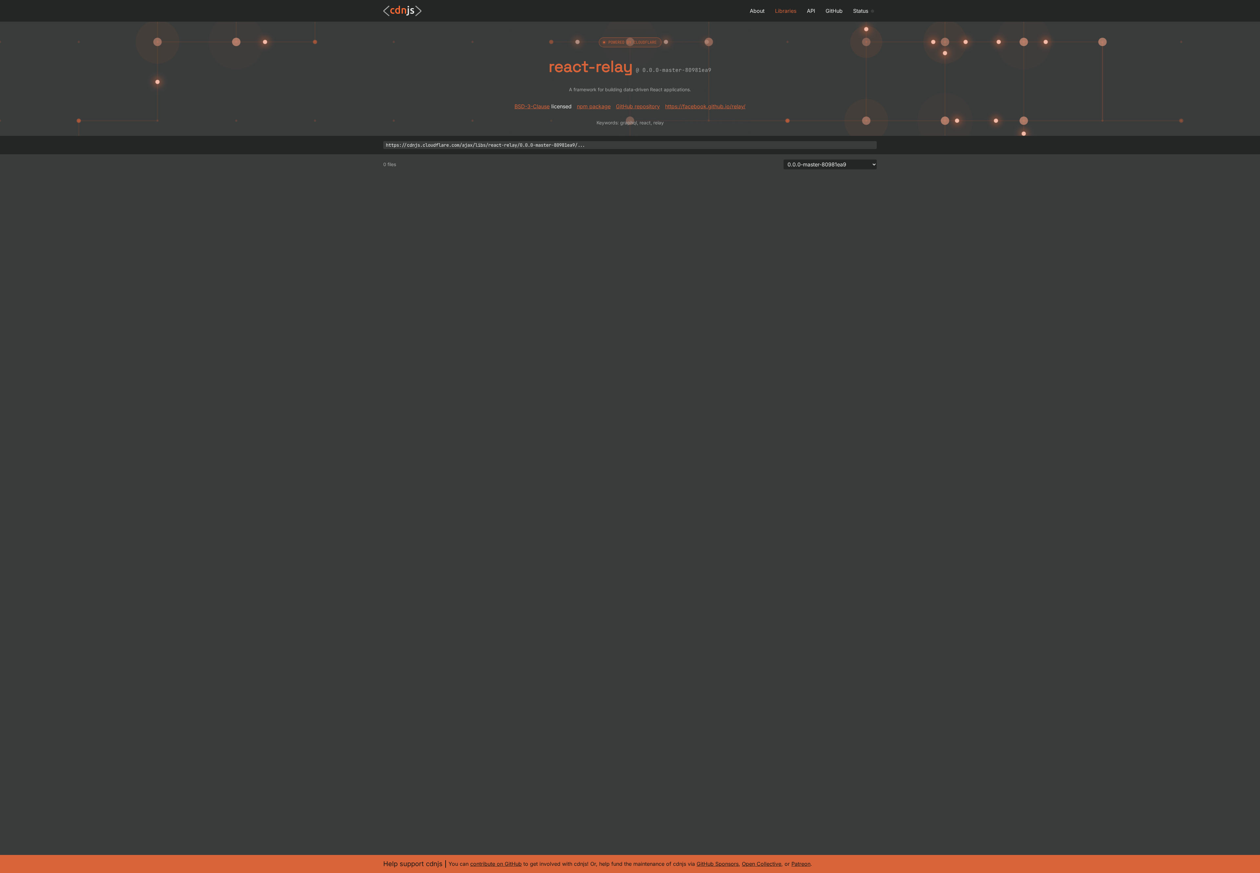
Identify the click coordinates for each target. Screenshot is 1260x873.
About (757, 11)
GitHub (834, 11)
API (811, 11)
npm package (594, 106)
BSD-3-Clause (532, 106)
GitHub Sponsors (718, 864)
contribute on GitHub (496, 864)
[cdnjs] (402, 11)
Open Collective (761, 864)
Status (860, 11)
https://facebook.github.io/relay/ (705, 106)
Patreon (800, 864)
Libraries (785, 11)
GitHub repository (638, 106)
